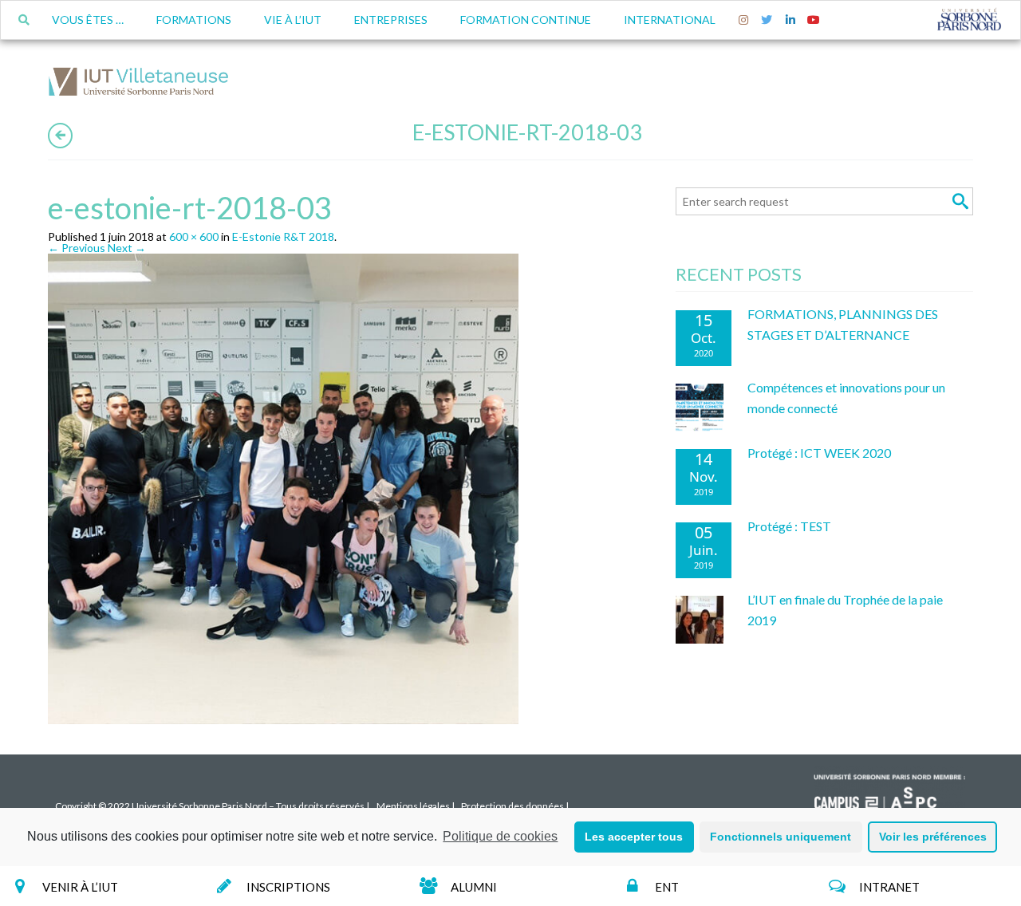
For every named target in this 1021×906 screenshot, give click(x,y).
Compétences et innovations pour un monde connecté (846, 398)
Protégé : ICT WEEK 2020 (819, 452)
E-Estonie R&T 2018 (283, 236)
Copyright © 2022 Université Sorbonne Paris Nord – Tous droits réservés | (212, 806)
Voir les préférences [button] (933, 836)
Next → (127, 247)
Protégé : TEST (789, 526)
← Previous (76, 247)
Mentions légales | (415, 806)
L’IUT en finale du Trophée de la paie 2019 (845, 610)
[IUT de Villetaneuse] (143, 84)
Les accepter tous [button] (634, 836)
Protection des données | (515, 806)
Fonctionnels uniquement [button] (780, 836)
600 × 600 (194, 236)
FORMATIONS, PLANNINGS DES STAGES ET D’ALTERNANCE (842, 324)
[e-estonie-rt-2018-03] (287, 491)
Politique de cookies (500, 836)
